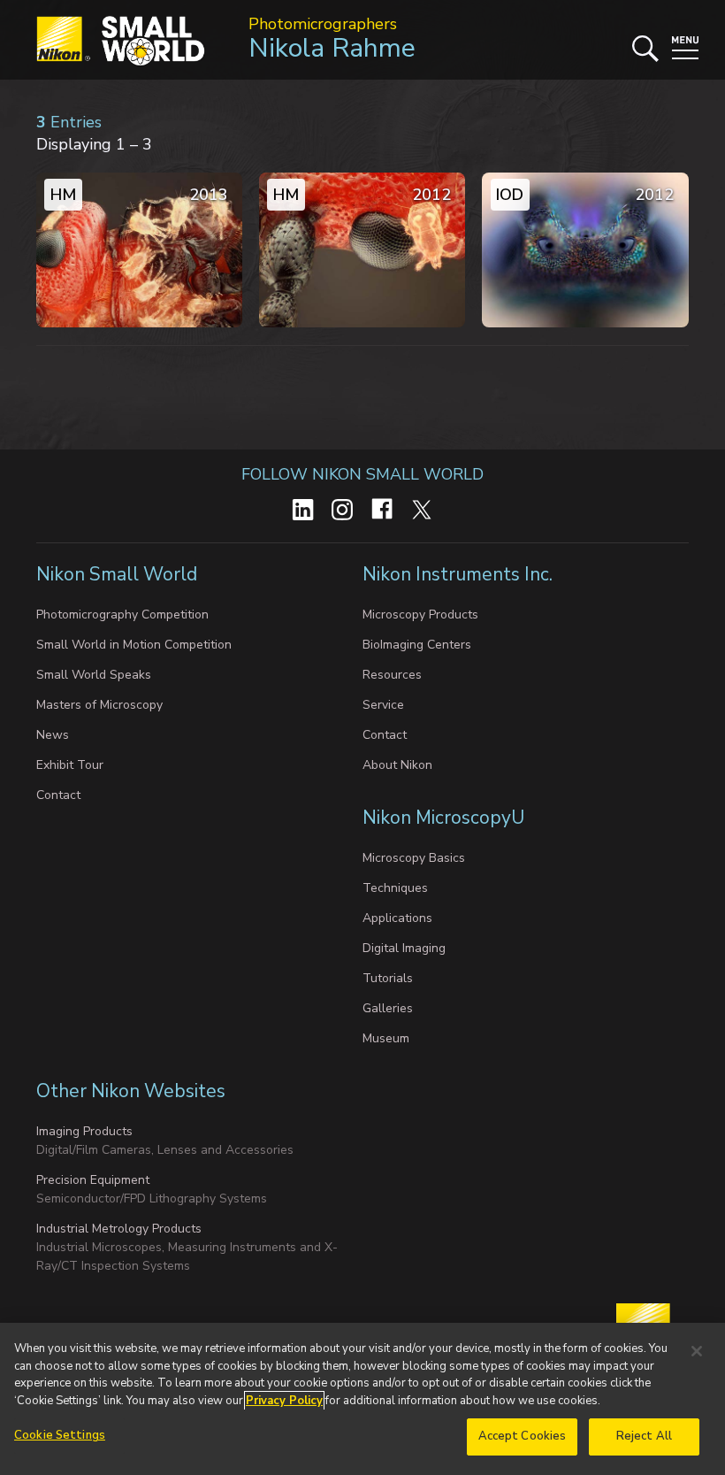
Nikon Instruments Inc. (459, 574)
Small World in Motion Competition (134, 644)
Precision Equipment (92, 1180)
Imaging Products (84, 1131)
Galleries (387, 1008)
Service (383, 704)
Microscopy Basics (413, 857)
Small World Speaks (93, 674)
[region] (362, 1399)
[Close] (696, 1351)
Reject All (644, 1436)
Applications (397, 918)
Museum (385, 1038)
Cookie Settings (59, 1435)
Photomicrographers (322, 24)
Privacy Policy (284, 1401)
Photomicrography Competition (122, 614)
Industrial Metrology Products (119, 1228)
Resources (392, 674)
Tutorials (387, 978)
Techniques (395, 888)
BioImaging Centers (416, 644)
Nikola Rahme (332, 48)
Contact (58, 795)
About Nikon (397, 765)
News (52, 734)
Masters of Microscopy (99, 704)
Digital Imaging (404, 948)
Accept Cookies (522, 1436)
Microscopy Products (420, 614)
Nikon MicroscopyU (443, 817)
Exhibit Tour (69, 765)
